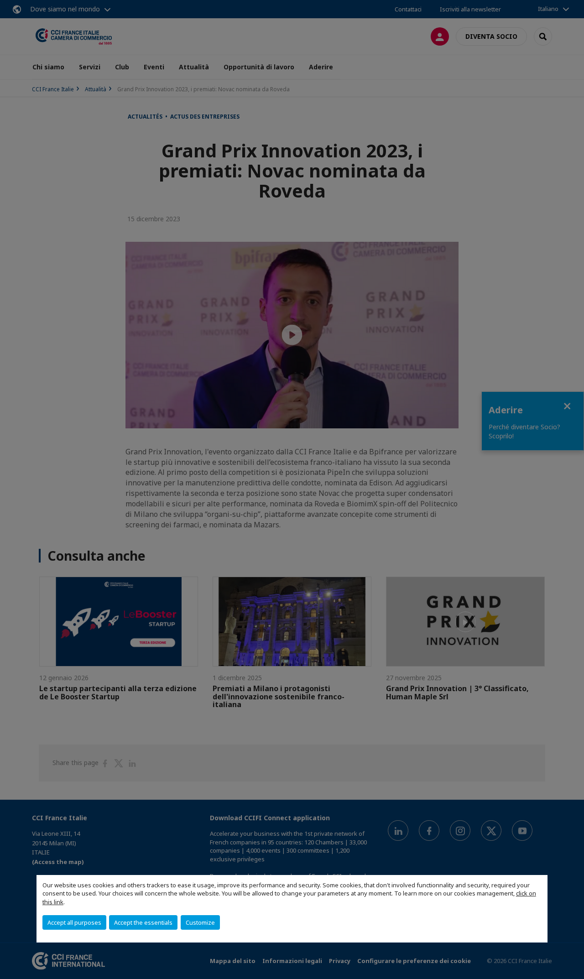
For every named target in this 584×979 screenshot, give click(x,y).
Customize (200, 922)
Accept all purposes (74, 922)
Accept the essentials (143, 922)
